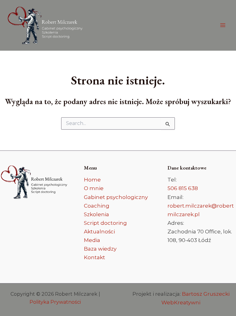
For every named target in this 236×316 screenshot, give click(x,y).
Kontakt (94, 257)
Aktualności (99, 231)
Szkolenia (96, 214)
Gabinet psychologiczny (116, 197)
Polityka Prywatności (55, 302)
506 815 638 (182, 188)
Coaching (96, 206)
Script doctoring (105, 223)
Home (92, 180)
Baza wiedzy (100, 249)
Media (92, 240)
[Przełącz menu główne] (223, 25)
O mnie (94, 188)
